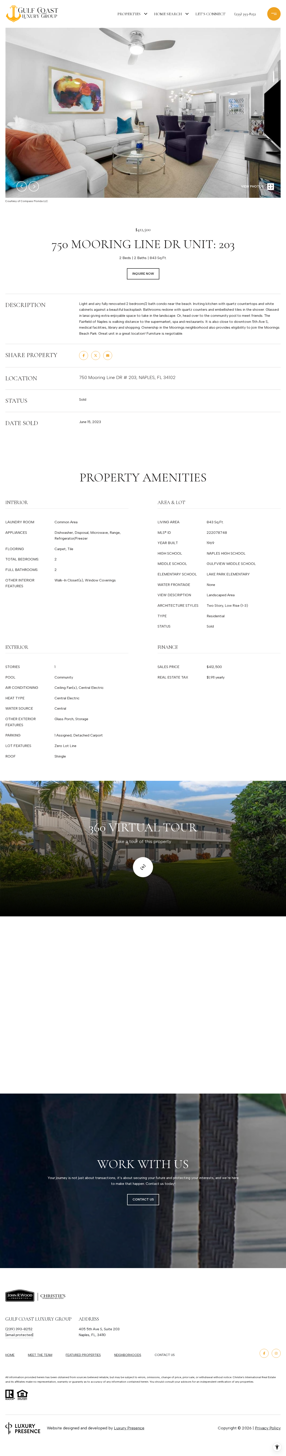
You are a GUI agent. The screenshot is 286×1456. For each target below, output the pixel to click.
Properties (129, 13)
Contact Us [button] (143, 1199)
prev (22, 186)
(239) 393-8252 (245, 13)
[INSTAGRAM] (276, 1353)
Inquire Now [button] (143, 274)
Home (10, 1355)
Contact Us (165, 1355)
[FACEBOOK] (264, 1353)
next (34, 186)
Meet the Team (40, 1355)
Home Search (168, 13)
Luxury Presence (129, 1428)
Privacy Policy (268, 1428)
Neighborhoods (127, 1355)
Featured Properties (83, 1355)
